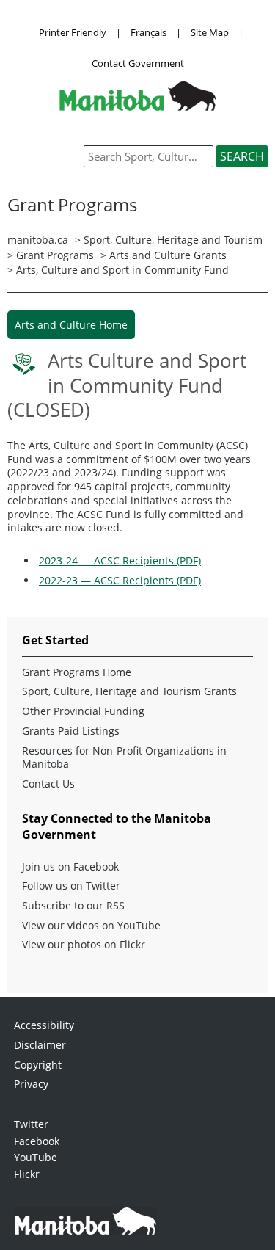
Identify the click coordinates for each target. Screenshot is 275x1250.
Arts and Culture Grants (168, 255)
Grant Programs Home (76, 672)
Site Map (210, 32)
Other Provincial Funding (83, 711)
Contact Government (138, 63)
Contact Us (48, 784)
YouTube (35, 1157)
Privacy (31, 1084)
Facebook (36, 1141)
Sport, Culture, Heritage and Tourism (173, 240)
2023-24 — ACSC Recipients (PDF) (120, 560)
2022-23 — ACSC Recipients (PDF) (120, 580)
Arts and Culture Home (71, 325)
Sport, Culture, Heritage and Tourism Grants (129, 691)
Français (148, 32)
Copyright (38, 1065)
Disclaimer (40, 1045)
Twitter (31, 1124)
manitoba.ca (37, 240)
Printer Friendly (72, 32)
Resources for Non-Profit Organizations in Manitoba (124, 757)
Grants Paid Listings (71, 731)
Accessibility (44, 1025)
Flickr (27, 1174)
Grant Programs (55, 255)
